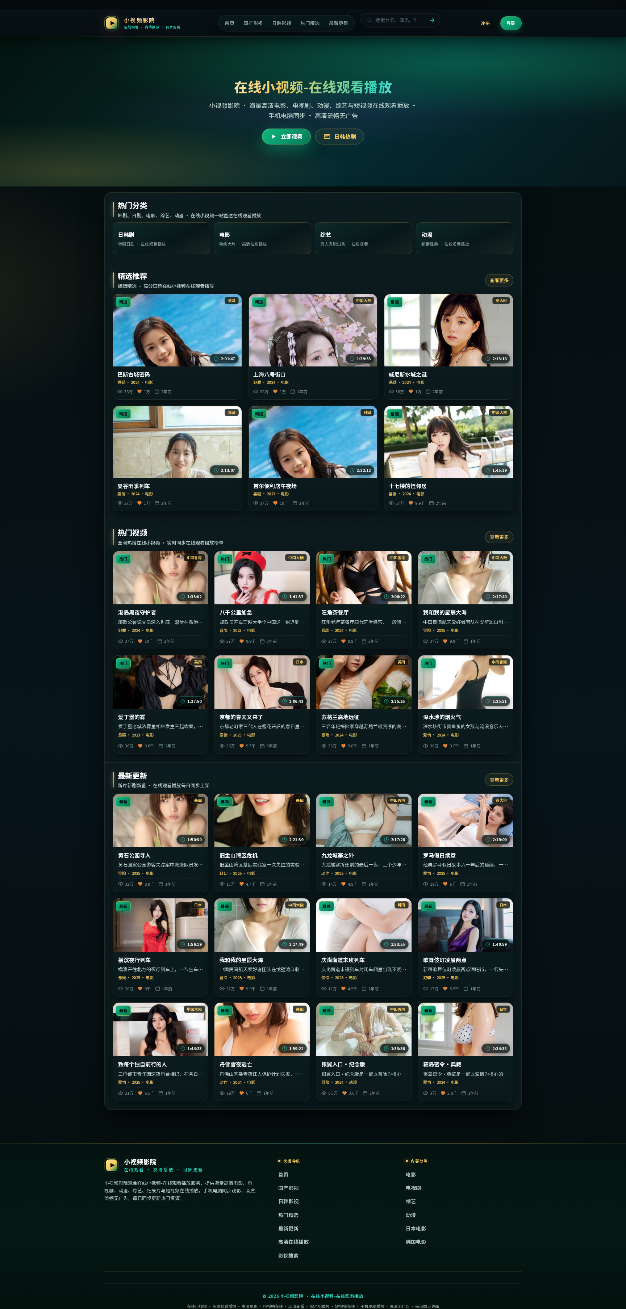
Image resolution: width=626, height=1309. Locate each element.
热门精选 (288, 1214)
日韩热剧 (345, 136)
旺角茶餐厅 (335, 612)
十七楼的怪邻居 (408, 486)
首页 (283, 1174)
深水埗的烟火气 (442, 717)
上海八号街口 (269, 374)
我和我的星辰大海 (445, 612)
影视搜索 (288, 1255)
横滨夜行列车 (134, 960)
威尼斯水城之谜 (408, 374)
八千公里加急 (236, 612)
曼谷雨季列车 (133, 486)
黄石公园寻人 (134, 855)
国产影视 (288, 1187)
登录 (511, 23)
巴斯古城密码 (133, 374)
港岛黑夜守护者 (137, 612)
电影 (411, 1174)
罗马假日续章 (439, 855)
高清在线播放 (293, 1241)
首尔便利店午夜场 (275, 486)
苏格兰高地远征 (340, 717)
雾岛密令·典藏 (442, 1064)
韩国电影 (416, 1241)
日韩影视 (288, 1201)
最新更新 (288, 1228)
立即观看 (291, 136)
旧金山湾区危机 (239, 855)
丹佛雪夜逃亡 (236, 1064)
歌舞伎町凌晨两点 (445, 960)
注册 (485, 23)
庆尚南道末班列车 (343, 960)
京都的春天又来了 (241, 717)
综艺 (411, 1201)
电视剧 (413, 1187)
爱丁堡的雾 (131, 717)
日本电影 (416, 1228)
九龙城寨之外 (337, 855)
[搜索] (432, 20)
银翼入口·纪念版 (343, 1064)
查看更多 (499, 280)
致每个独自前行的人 (142, 1064)
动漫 (411, 1214)
